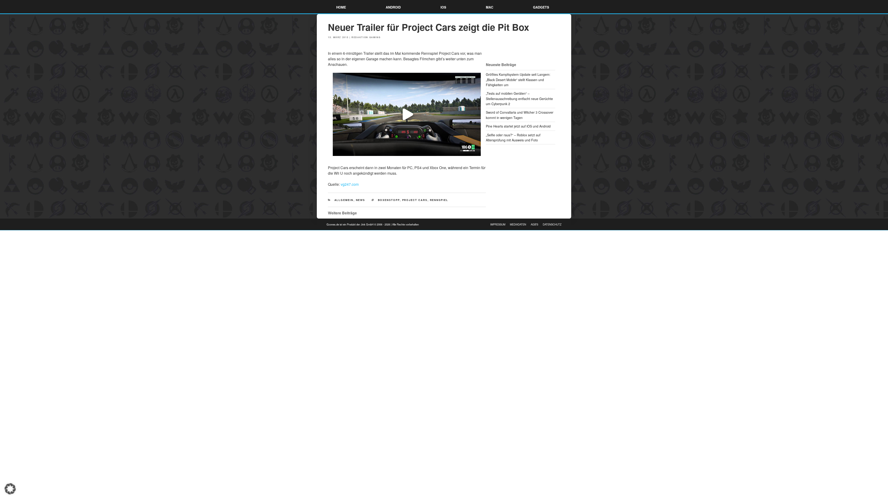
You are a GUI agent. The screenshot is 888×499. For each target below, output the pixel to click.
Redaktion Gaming (366, 37)
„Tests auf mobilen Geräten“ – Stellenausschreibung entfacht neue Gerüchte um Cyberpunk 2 (519, 98)
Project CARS (415, 200)
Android (393, 7)
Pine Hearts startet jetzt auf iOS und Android (518, 126)
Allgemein (344, 200)
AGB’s (534, 224)
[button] (10, 489)
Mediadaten (518, 224)
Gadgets (541, 7)
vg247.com (350, 184)
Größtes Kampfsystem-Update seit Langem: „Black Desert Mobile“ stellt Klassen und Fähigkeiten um (518, 79)
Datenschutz (552, 224)
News (360, 200)
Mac (489, 7)
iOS (443, 7)
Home (341, 7)
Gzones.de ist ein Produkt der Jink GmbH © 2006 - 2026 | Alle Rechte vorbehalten (373, 224)
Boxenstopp (389, 200)
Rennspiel (439, 200)
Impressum (497, 224)
